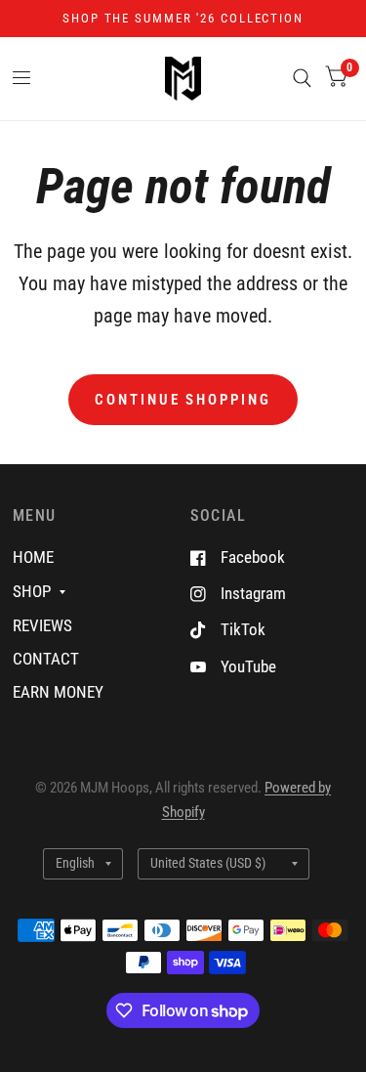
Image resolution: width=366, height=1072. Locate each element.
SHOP (32, 591)
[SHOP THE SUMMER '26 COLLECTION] (183, 18)
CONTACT (46, 658)
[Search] (302, 78)
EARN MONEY (58, 692)
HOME (33, 557)
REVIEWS (42, 625)
